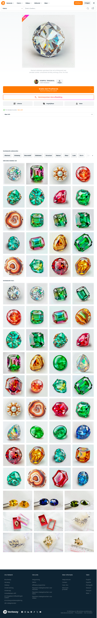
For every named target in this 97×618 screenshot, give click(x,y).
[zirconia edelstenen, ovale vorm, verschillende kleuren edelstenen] (17, 500)
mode (81, 155)
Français (87, 590)
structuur (49, 155)
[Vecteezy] (3, 3)
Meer (46, 3)
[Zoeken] (86, 8)
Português (88, 585)
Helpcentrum (65, 579)
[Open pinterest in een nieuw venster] (31, 612)
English (87, 579)
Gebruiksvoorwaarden (65, 613)
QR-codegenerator (10, 603)
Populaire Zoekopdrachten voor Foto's (41, 593)
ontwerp (17, 155)
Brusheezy (7, 579)
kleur (66, 155)
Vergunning (35, 579)
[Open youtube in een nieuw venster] (40, 612)
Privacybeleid (77, 613)
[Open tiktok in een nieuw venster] (34, 612)
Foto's (19, 3)
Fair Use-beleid (87, 613)
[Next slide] (89, 155)
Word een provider (64, 588)
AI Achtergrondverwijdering (13, 600)
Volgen (59, 82)
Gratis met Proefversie (47, 90)
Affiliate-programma (38, 585)
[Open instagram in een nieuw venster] (25, 612)
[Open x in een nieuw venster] (37, 612)
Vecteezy (7, 582)
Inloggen (85, 3)
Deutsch (87, 588)
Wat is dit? (20, 110)
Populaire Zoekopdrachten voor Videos (41, 597)
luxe (74, 155)
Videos (27, 3)
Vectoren (9, 3)
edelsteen (38, 155)
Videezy (6, 585)
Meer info (7, 114)
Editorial (37, 3)
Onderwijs (7, 590)
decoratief (27, 155)
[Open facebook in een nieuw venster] (22, 612)
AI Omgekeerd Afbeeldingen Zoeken (11, 597)
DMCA (33, 582)
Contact (63, 582)
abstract (7, 155)
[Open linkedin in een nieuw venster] (28, 612)
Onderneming (8, 588)
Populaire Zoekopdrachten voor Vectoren (41, 588)
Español (87, 582)
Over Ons (64, 585)
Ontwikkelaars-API (10, 593)
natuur (58, 155)
